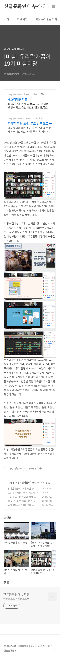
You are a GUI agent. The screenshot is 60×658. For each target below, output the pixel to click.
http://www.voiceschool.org (23, 94)
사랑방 (11, 482)
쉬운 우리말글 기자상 (48, 19)
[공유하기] (16, 468)
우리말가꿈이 (23, 482)
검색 (46, 6)
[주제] (53, 6)
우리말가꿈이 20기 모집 (19, 488)
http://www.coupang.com (22, 118)
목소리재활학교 (17, 99)
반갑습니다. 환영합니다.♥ (16, 598)
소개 (6, 19)
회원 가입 (22, 19)
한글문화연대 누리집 (25, 6)
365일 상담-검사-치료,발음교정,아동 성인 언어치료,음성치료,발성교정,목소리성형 (30, 105)
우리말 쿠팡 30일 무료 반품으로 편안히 (30, 123)
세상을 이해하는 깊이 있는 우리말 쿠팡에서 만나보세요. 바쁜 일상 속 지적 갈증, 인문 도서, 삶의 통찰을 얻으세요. (29, 129)
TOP (53, 647)
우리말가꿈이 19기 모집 (19, 505)
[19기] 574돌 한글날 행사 (20, 496)
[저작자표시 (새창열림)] (40, 468)
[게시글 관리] (21, 468)
